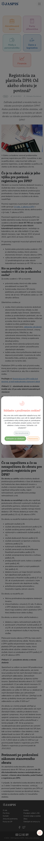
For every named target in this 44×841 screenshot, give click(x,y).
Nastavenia (33, 438)
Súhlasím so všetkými (15, 438)
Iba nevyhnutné (21, 433)
